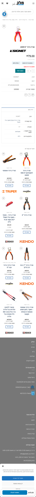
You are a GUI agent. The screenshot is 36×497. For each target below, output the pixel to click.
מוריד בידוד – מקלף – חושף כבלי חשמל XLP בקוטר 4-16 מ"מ (9, 218)
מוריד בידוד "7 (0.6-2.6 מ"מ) (26, 266)
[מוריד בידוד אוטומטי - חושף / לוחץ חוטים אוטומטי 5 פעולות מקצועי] (27, 296)
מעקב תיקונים (30, 361)
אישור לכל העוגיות (18, 478)
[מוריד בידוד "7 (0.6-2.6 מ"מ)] (27, 253)
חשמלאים (17, 131)
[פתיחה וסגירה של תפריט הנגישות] (4, 14)
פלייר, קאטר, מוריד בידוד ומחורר (9, 20)
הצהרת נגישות (30, 429)
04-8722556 (27, 461)
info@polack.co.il (25, 454)
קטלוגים (32, 356)
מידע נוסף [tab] (30, 109)
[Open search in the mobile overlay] (18, 11)
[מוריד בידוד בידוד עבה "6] (9, 253)
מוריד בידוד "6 (26, 215)
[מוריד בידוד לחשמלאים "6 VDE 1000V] (27, 159)
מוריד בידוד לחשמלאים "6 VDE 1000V (27, 172)
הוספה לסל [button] (26, 185)
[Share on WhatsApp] (32, 94)
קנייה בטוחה (31, 434)
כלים (19, 136)
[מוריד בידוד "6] (27, 203)
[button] (3, 466)
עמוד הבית (31, 20)
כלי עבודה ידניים (23, 20)
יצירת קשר (31, 373)
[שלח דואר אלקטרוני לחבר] (25, 94)
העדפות (18, 489)
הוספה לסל (20, 71)
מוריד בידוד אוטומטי (9, 170)
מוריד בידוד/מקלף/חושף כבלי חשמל (12, 121)
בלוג (33, 352)
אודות (33, 347)
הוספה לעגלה (15, 492)
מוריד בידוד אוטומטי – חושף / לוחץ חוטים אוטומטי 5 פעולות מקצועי (26, 310)
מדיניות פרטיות (30, 425)
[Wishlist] (7, 3)
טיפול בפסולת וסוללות (28, 438)
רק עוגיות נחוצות (18, 483)
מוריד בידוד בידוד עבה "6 (9, 266)
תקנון (33, 420)
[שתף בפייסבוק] (29, 94)
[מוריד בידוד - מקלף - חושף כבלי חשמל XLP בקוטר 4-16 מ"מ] (9, 203)
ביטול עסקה (31, 377)
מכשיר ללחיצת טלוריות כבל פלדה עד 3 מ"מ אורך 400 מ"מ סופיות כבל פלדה (9, 311)
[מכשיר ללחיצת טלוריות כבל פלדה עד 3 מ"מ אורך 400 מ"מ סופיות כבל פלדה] (9, 296)
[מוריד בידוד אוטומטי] (9, 159)
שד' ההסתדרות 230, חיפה (22, 457)
